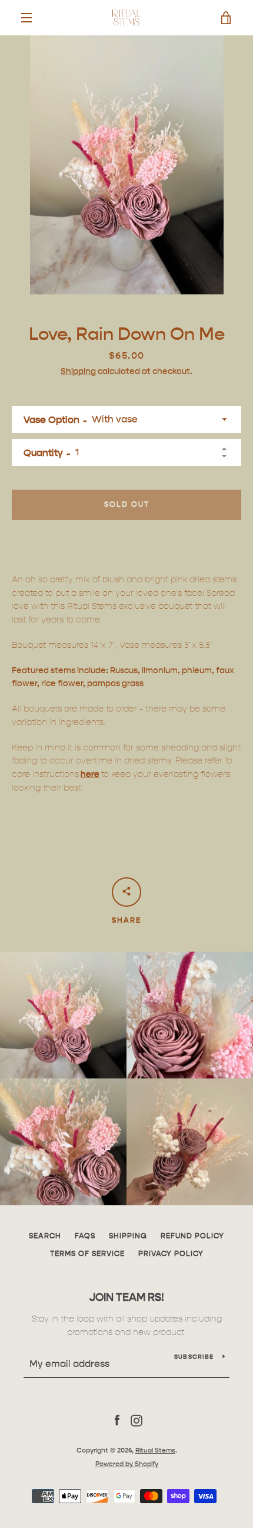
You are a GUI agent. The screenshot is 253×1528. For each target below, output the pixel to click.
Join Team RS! (126, 1297)
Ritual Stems (155, 1450)
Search (45, 1235)
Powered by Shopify (126, 1464)
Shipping (78, 371)
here (90, 774)
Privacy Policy (171, 1253)
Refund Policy (192, 1235)
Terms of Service (87, 1253)
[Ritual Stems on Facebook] (117, 1420)
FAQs (85, 1235)
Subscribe (194, 1356)
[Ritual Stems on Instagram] (136, 1420)
